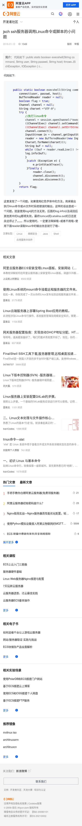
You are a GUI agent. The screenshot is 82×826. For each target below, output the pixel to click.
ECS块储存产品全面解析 (17, 647)
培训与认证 (40, 789)
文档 (6, 789)
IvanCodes (8, 428)
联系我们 (41, 781)
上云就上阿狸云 (11, 278)
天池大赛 (27, 789)
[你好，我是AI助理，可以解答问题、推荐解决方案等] (61, 14)
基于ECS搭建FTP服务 (16, 700)
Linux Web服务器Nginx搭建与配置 (23, 579)
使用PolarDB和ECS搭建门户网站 (22, 679)
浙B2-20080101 (40, 811)
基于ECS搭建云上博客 (16, 686)
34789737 (8, 364)
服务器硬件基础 (12, 571)
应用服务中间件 (25, 239)
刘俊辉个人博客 (11, 450)
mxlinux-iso (10, 732)
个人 (76, 22)
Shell (56, 233)
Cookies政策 (35, 803)
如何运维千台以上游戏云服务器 (21, 632)
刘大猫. (6, 385)
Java (45, 233)
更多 (5, 610)
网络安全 (32, 233)
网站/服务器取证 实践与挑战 (20, 639)
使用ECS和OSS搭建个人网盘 (20, 693)
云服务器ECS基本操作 (16, 600)
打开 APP (71, 5)
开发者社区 (16, 789)
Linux (19, 233)
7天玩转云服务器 (13, 586)
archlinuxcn (10, 747)
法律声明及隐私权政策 (15, 803)
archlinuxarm (11, 739)
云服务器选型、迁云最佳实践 (20, 593)
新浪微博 (21, 771)
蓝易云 (6, 300)
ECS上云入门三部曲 (15, 564)
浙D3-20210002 (38, 815)
